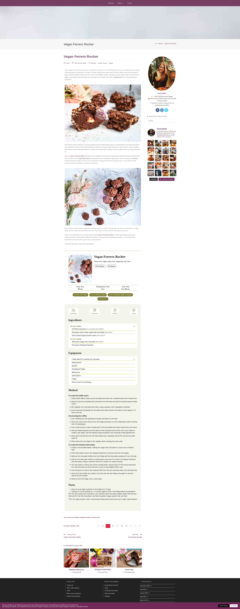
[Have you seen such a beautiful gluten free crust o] (165, 158)
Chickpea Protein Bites (103, 569)
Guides (119, 3)
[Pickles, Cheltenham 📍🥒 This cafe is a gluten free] (165, 165)
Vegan (111, 63)
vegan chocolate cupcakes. (106, 235)
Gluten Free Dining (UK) (73, 596)
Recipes (93, 63)
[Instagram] (162, 110)
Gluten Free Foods (110, 593)
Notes (134, 313)
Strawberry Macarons (76, 569)
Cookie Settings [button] (223, 605)
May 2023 (143, 596)
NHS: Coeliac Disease (73, 588)
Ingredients (73, 313)
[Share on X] (98, 526)
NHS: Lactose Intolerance (74, 593)
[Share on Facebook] (103, 526)
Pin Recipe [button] (111, 266)
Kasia (68, 63)
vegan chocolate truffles (77, 156)
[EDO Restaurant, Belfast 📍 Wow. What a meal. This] (173, 143)
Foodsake (107, 596)
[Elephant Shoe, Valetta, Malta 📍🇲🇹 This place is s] (173, 158)
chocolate (70, 517)
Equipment (94, 313)
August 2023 (144, 593)
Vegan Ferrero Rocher (170, 43)
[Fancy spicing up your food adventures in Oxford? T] (165, 173)
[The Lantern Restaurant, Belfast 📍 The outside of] (158, 143)
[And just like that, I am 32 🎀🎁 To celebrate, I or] (173, 165)
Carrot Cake (129, 569)
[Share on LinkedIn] (113, 526)
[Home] (155, 43)
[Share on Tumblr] (131, 526)
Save (109, 526)
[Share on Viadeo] (135, 526)
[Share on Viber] (117, 526)
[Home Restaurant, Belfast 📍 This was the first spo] (151, 150)
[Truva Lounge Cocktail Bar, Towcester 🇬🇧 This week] (173, 150)
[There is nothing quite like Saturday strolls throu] (158, 173)
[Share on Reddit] (126, 526)
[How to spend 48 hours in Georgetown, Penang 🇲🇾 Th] (151, 173)
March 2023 (143, 600)
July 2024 (143, 589)
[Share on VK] (122, 526)
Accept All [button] (234, 605)
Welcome (111, 3)
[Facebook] (157, 110)
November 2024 (145, 586)
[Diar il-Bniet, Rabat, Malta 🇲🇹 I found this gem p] (158, 158)
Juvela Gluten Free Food (111, 585)
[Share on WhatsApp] (140, 526)
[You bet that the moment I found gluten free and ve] (151, 165)
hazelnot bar (117, 77)
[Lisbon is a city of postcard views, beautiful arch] (165, 150)
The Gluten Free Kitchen (111, 590)
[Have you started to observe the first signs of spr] (173, 173)
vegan (98, 517)
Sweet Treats (102, 63)
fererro (76, 517)
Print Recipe (99, 266)
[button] (134, 326)
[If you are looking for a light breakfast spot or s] (158, 150)
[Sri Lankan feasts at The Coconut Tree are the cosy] (151, 143)
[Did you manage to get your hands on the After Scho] (158, 165)
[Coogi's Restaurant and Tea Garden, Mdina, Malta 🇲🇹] (151, 158)
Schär (68, 590)
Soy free (93, 517)
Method (114, 313)
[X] (166, 110)
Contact (129, 3)
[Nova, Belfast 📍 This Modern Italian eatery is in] (165, 143)
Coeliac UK (70, 585)
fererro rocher (85, 517)
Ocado (106, 588)
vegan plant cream (83, 158)
